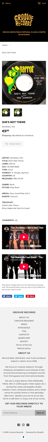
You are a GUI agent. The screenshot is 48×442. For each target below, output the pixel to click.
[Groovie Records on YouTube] (28, 425)
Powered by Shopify (35, 432)
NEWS (24, 324)
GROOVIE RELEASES (24, 321)
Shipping (6, 135)
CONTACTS (24, 334)
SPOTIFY (24, 341)
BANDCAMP (24, 338)
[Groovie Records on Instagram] (23, 425)
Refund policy (24, 348)
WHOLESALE (24, 327)
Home (4, 45)
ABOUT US (24, 317)
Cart (43, 3)
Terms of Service (24, 345)
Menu (8, 3)
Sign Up (40, 413)
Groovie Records (16, 432)
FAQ (24, 331)
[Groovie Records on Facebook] (18, 425)
